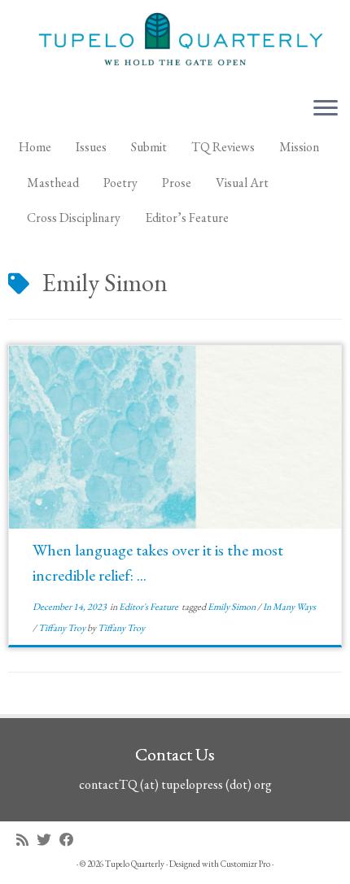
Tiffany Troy (62, 627)
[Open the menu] (325, 109)
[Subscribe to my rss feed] (26, 839)
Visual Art (242, 182)
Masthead (53, 182)
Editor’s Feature (187, 217)
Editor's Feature (149, 606)
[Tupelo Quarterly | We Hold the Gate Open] (175, 42)
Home (35, 146)
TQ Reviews (223, 146)
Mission (299, 146)
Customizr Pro (245, 863)
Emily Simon (232, 606)
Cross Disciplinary (73, 217)
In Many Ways (289, 606)
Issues (91, 146)
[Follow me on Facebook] (70, 839)
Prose (176, 182)
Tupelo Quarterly (134, 863)
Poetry (120, 182)
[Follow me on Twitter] (48, 839)
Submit (149, 146)
